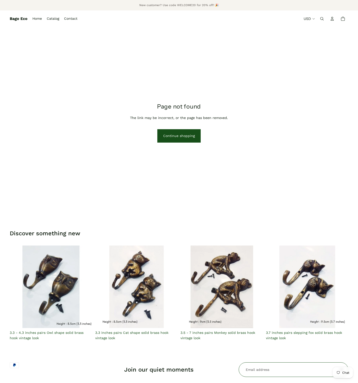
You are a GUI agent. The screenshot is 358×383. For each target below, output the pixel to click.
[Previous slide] (17, 286)
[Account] (332, 18)
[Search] (322, 18)
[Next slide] (85, 286)
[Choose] (84, 320)
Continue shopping (179, 136)
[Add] (170, 320)
